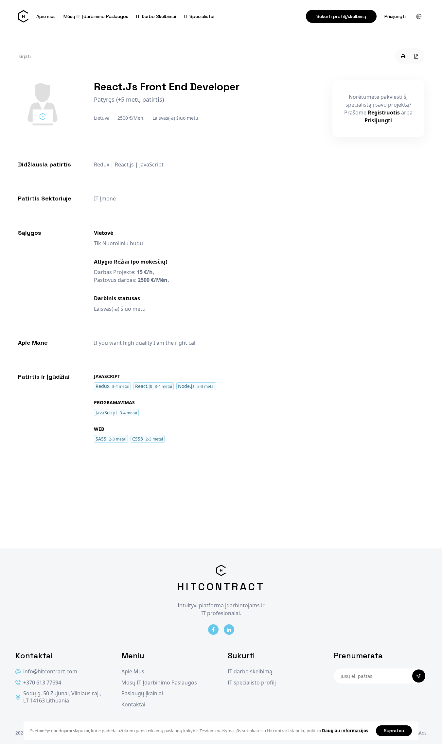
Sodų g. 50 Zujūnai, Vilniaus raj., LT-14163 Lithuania (62, 697)
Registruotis (384, 112)
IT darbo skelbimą (250, 671)
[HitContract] (23, 16)
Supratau (394, 731)
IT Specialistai (199, 16)
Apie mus (46, 16)
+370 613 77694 (42, 682)
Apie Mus (132, 671)
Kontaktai (133, 704)
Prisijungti (395, 16)
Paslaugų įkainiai (142, 693)
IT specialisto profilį (252, 682)
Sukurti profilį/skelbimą (341, 16)
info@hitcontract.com (50, 671)
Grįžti (25, 56)
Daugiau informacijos (345, 731)
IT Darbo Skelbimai (156, 16)
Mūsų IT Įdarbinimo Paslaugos (95, 16)
